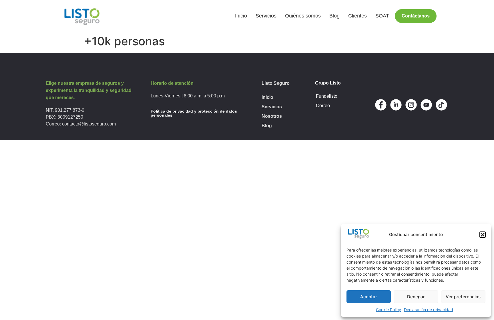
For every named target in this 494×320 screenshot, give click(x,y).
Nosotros (272, 116)
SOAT (382, 16)
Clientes (357, 16)
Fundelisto (326, 96)
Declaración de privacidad (428, 309)
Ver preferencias (463, 296)
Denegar (416, 296)
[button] (482, 234)
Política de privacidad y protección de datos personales (194, 113)
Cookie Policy (388, 309)
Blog (334, 16)
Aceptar (368, 296)
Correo (323, 105)
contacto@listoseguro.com (89, 123)
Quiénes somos (303, 16)
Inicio (241, 16)
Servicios (266, 16)
